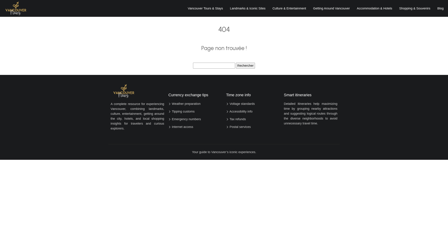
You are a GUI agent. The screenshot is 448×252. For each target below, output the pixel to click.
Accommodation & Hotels (374, 8)
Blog (440, 8)
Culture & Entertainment (289, 8)
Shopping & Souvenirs (414, 8)
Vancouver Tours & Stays (205, 8)
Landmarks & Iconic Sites (247, 8)
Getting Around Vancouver (331, 8)
